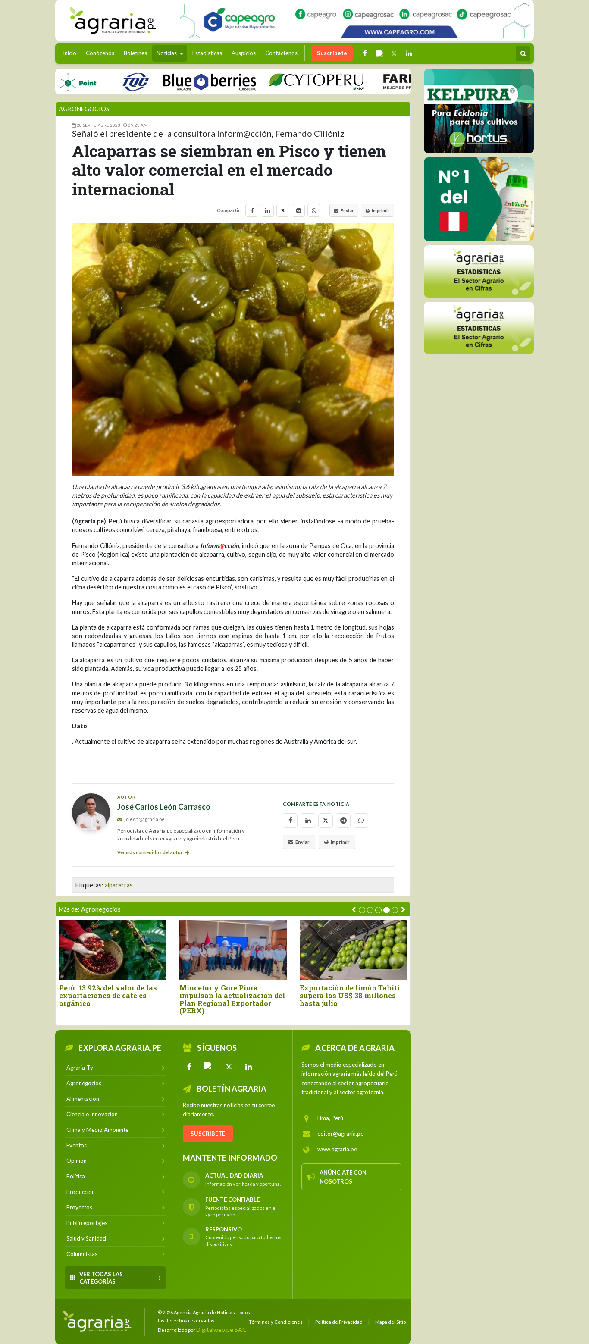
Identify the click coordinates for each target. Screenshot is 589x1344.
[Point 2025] (479, 199)
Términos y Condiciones (276, 1322)
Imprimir (380, 210)
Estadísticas (207, 53)
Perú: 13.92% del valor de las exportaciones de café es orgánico (108, 995)
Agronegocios (84, 109)
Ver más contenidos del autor (150, 852)
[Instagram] (209, 1066)
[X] (228, 1066)
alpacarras (119, 885)
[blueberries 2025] (180, 81)
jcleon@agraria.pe (144, 819)
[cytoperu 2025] (287, 81)
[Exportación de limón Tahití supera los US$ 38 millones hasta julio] (353, 950)
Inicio (72, 52)
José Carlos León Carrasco (163, 806)
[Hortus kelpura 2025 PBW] (479, 111)
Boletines (135, 53)
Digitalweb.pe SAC (221, 1329)
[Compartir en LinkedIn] (267, 210)
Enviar (347, 210)
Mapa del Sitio (390, 1322)
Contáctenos (281, 53)
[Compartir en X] (282, 210)
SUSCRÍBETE (208, 1133)
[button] (362, 910)
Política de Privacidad (339, 1322)
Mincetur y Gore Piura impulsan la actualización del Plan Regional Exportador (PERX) (232, 999)
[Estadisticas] (479, 271)
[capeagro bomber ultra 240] (355, 20)
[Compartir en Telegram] (298, 210)
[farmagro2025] (411, 81)
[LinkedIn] (248, 1066)
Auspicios (244, 53)
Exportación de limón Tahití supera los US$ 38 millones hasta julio (350, 995)
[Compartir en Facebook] (251, 210)
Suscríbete (332, 53)
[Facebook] (189, 1066)
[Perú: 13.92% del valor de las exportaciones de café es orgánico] (112, 950)
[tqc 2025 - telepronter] (106, 81)
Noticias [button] (167, 53)
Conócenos (100, 53)
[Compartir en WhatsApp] (313, 210)
